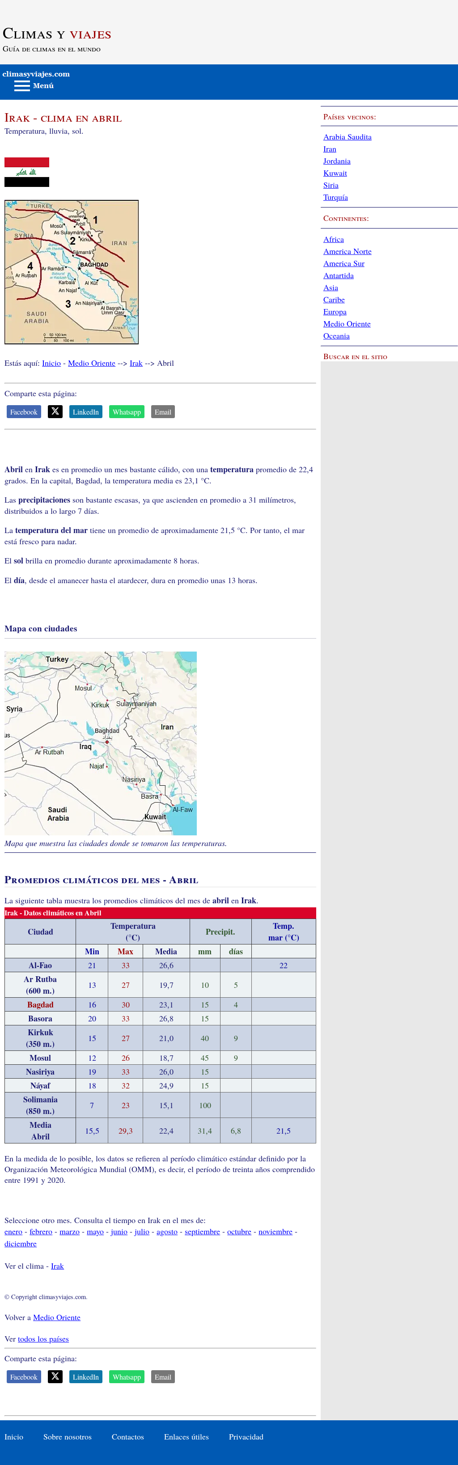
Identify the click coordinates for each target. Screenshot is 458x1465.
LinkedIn (86, 411)
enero (13, 1231)
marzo (69, 1231)
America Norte (347, 251)
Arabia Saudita (347, 136)
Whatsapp (127, 411)
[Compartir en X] (55, 411)
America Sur (344, 263)
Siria (331, 184)
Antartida (338, 275)
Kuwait (335, 172)
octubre (239, 1231)
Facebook (24, 411)
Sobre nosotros (67, 1436)
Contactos (128, 1436)
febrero (41, 1231)
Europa (335, 311)
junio (119, 1231)
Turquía (335, 196)
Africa (333, 238)
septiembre (202, 1231)
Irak (136, 362)
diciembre (20, 1243)
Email (163, 411)
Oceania (336, 335)
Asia (330, 287)
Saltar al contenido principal (46, 5)
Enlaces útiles (186, 1436)
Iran (329, 148)
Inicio (51, 362)
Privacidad (246, 1436)
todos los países (43, 1338)
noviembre (276, 1231)
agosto (167, 1231)
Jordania (337, 160)
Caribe (334, 299)
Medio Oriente (91, 362)
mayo (95, 1231)
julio (142, 1231)
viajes (57, 32)
